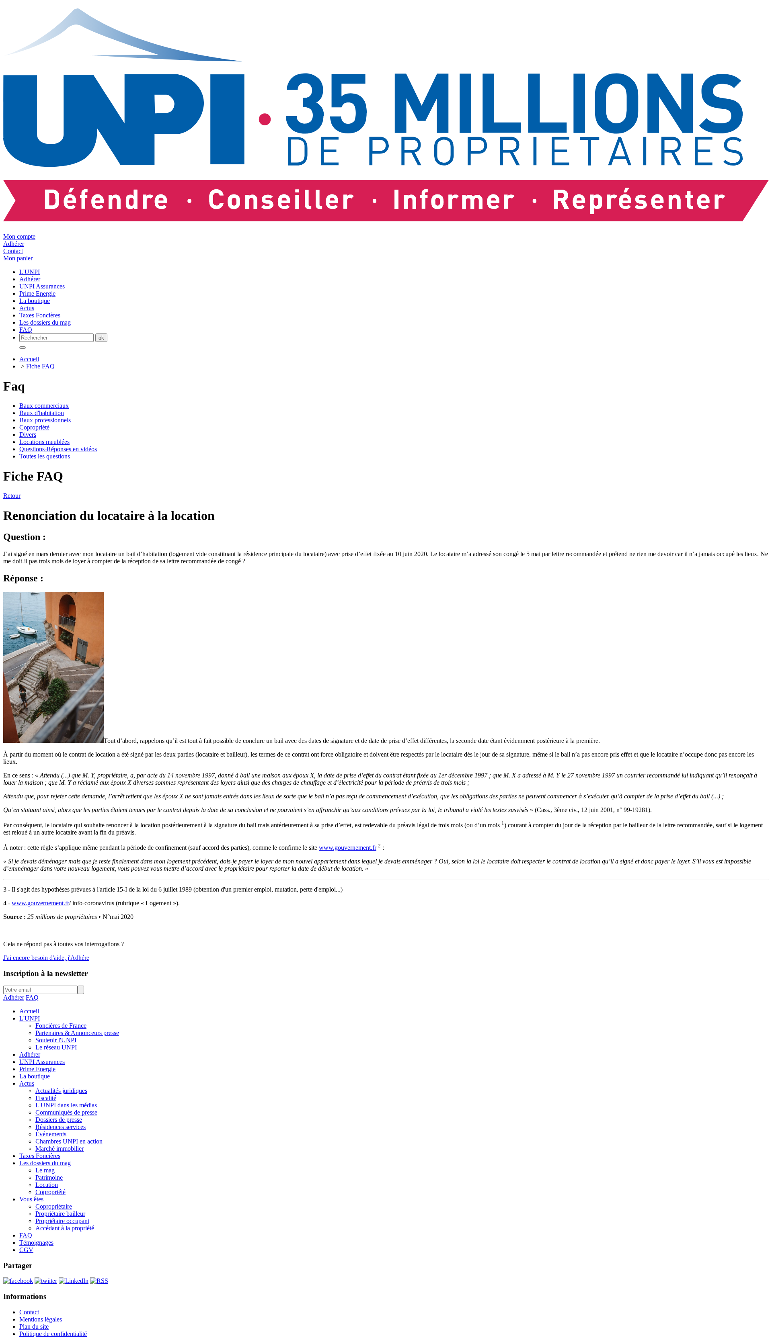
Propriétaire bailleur (60, 1213)
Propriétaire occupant (62, 1220)
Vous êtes (31, 1199)
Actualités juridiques (61, 1090)
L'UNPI (29, 1018)
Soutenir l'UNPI (55, 1040)
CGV (26, 1249)
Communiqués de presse (66, 1112)
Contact (13, 251)
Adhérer (13, 243)
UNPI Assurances (42, 1061)
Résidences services (60, 1126)
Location (46, 1184)
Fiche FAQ (40, 366)
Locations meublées (44, 441)
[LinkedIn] (73, 1280)
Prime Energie (37, 1069)
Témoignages (36, 1242)
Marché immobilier (59, 1148)
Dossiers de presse (58, 1119)
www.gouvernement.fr (347, 847)
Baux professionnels (45, 420)
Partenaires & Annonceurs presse (77, 1032)
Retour (12, 495)
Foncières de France (60, 1025)
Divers (27, 434)
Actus (26, 1083)
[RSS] (99, 1280)
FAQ (32, 997)
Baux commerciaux (44, 405)
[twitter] (46, 1280)
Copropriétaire (53, 1206)
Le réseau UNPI (56, 1047)
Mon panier (18, 258)
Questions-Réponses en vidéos (58, 449)
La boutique (34, 1076)
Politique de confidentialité (53, 1333)
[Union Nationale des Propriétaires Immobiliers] (386, 217)
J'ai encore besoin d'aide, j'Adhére (46, 957)
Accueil (29, 359)
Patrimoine (49, 1177)
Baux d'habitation (41, 412)
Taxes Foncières (39, 1155)
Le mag (45, 1170)
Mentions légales (40, 1319)
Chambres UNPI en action (69, 1141)
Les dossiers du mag (45, 1163)
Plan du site (34, 1326)
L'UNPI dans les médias (66, 1105)
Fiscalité (45, 1097)
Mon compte (19, 236)
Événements (50, 1134)
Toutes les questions (44, 456)
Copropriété (34, 427)
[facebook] (18, 1280)
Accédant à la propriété (64, 1228)
